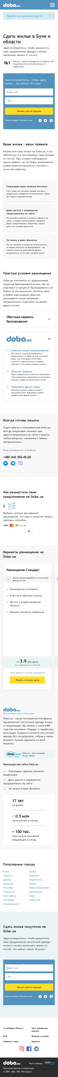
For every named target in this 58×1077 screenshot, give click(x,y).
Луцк (32, 895)
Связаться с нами (11, 1041)
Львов (32, 871)
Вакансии (36, 1041)
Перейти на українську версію (25, 16)
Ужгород (8, 900)
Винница (8, 883)
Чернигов (34, 900)
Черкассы (9, 891)
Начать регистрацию (29, 111)
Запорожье (35, 891)
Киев (6, 871)
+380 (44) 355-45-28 (17, 457)
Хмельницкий (11, 904)
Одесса (7, 875)
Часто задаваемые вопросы (40, 1029)
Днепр (7, 879)
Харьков (34, 875)
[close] (50, 15)
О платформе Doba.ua (13, 1028)
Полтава (8, 887)
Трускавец (9, 895)
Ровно (32, 883)
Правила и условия (40, 1036)
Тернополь (35, 879)
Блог (5, 1036)
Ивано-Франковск (39, 887)
